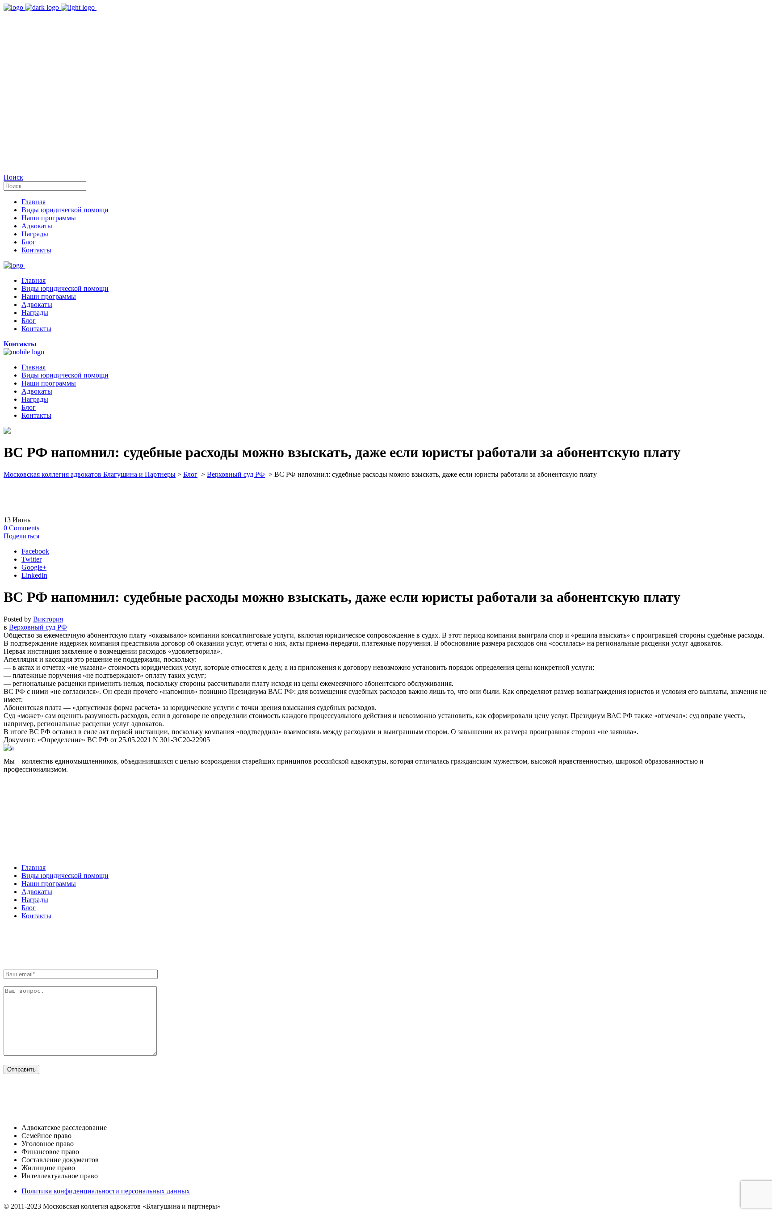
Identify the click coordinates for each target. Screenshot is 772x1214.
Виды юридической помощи (65, 875)
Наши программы (48, 883)
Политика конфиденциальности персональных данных (105, 1191)
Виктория (48, 619)
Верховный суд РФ (236, 474)
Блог (190, 474)
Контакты (36, 916)
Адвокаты (36, 891)
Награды (34, 899)
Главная (33, 867)
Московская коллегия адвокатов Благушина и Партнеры (90, 474)
